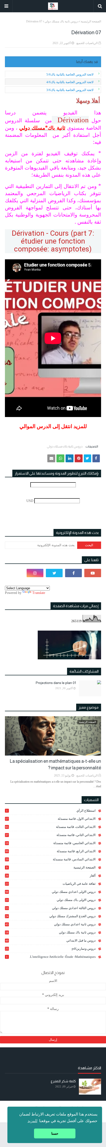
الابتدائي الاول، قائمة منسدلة (50, 819)
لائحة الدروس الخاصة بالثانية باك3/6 (69, 90)
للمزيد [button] (32, 1121)
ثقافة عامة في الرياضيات (50, 883)
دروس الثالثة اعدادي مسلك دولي (50, 908)
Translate (38, 593)
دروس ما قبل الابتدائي (50, 940)
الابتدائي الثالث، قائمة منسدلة (50, 827)
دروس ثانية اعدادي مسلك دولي (50, 924)
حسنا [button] (54, 1133)
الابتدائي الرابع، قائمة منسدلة (50, 851)
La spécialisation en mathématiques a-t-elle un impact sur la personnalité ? (55, 764)
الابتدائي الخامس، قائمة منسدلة (50, 843)
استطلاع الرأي (51, 810)
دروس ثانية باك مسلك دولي (61, 21)
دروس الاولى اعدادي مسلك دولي (50, 892)
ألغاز (50, 875)
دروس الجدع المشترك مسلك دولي (50, 916)
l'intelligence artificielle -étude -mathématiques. (51, 957)
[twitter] (54, 573)
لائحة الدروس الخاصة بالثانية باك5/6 (69, 74)
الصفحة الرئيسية (91, 21)
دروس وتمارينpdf (50, 948)
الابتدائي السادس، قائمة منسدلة (50, 859)
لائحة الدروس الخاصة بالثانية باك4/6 (69, 82)
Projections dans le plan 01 (56, 683)
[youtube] (92, 573)
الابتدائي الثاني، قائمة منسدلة (50, 835)
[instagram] (35, 573)
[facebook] (73, 573)
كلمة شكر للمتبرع (63, 1081)
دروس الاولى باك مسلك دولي (50, 900)
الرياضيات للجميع (87, 43)
